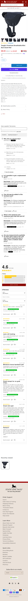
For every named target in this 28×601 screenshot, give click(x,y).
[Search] (25, 5)
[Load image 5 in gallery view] (18, 40)
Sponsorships (6, 531)
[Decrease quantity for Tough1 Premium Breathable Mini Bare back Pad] (2, 65)
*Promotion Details (8, 508)
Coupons (5, 560)
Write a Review (14, 284)
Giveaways (5, 535)
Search (5, 500)
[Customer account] (22, 1)
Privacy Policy (6, 539)
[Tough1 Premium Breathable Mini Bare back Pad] (5, 465)
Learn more (18, 131)
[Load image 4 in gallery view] (14, 40)
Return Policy (6, 506)
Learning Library (7, 537)
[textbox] (14, 128)
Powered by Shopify (17, 594)
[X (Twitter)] (15, 583)
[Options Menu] (24, 186)
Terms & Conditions (8, 541)
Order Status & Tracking (9, 502)
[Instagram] (12, 583)
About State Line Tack (9, 523)
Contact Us (6, 510)
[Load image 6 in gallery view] (22, 40)
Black (3, 60)
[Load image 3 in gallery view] (10, 40)
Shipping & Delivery (8, 503)
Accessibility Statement (9, 543)
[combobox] (14, 5)
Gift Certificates (7, 558)
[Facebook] (9, 583)
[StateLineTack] (10, 2)
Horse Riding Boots (8, 550)
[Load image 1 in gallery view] (2, 40)
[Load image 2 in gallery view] (6, 40)
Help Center (6, 516)
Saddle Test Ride (7, 533)
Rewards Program (7, 525)
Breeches (5, 552)
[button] (14, 106)
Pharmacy (5, 564)
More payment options (14, 72)
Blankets (5, 554)
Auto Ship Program (8, 512)
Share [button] (4, 114)
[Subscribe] (21, 572)
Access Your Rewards (8, 514)
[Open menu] (2, 1)
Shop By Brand (7, 562)
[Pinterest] (18, 583)
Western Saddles (7, 556)
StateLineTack (11, 594)
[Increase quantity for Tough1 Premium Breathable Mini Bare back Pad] (9, 65)
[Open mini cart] (25, 1)
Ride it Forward (7, 529)
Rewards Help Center (8, 527)
